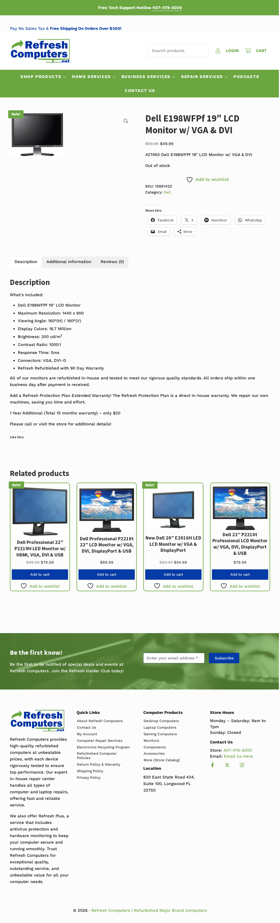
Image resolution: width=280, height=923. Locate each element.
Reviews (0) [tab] (112, 261)
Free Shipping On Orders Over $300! (92, 28)
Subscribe (224, 658)
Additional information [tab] (68, 261)
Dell (167, 192)
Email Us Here (238, 756)
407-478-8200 (167, 7)
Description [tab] (25, 261)
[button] (125, 121)
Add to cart (39, 574)
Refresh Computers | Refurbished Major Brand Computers (149, 910)
